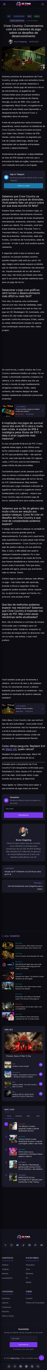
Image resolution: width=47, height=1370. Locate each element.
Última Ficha (15, 1358)
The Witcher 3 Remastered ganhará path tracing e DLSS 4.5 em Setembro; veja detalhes (30, 1167)
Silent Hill (11, 749)
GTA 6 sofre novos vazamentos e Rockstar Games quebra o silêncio (30, 1154)
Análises (5, 1265)
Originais (5, 1269)
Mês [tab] (28, 1116)
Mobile (28, 1282)
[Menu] (4, 4)
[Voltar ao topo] (41, 1357)
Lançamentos (7, 1278)
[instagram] (11, 1245)
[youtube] (17, 1245)
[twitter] (5, 1245)
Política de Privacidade (35, 1303)
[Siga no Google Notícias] (32, 1366)
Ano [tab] (38, 1116)
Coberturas (6, 1307)
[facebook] (29, 1245)
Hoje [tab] (9, 1116)
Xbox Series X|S (17, 20)
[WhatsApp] (9, 1366)
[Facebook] (20, 1366)
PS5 (29, 16)
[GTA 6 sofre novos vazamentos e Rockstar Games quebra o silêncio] (13, 1151)
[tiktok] (23, 1245)
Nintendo (29, 1273)
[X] (14, 1366)
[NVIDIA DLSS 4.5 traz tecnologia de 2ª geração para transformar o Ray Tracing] (13, 1177)
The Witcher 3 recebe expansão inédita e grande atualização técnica (28, 1128)
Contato (29, 1298)
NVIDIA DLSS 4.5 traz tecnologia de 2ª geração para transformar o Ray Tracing (30, 1180)
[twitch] (35, 1245)
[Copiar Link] (38, 1366)
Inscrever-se (23, 815)
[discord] (41, 1245)
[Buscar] (42, 4)
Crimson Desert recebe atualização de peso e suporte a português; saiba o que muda (30, 1141)
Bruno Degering (20, 42)
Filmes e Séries (8, 1316)
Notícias (5, 1273)
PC (9, 16)
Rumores (5, 1311)
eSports (5, 1303)
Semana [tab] (18, 1116)
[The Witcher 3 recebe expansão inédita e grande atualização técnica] (13, 1126)
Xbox (37, 16)
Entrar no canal (23, 186)
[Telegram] (26, 1366)
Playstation (19, 16)
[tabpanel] (23, 1152)
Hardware (6, 1298)
